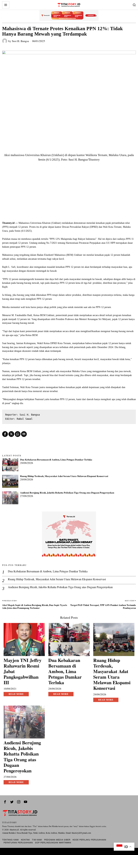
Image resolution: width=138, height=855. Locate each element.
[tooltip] (5, 434)
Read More (16, 694)
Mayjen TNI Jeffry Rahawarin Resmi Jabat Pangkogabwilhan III (23, 671)
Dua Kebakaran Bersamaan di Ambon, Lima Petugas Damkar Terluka (56, 459)
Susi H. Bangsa (20, 41)
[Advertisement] (69, 194)
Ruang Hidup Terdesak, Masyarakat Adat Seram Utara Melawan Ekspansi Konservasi (64, 476)
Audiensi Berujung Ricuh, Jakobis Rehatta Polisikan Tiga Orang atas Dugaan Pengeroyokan (67, 492)
